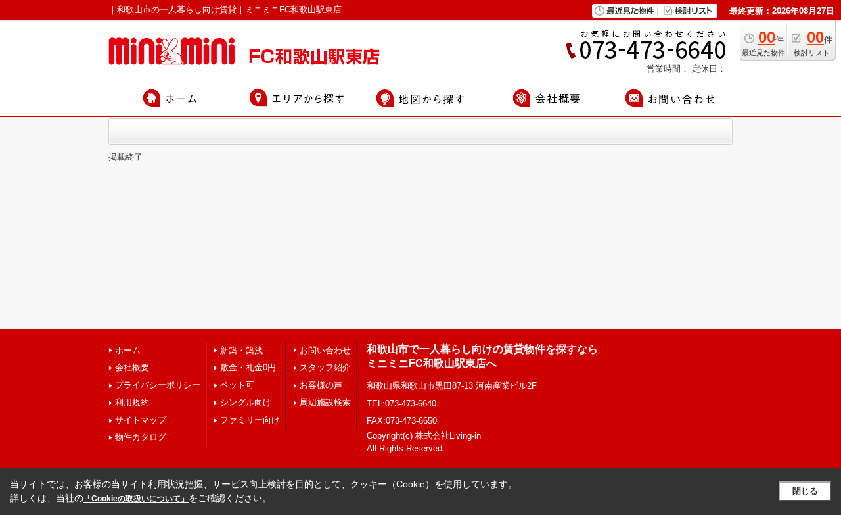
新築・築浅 (241, 350)
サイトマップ (140, 420)
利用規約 (132, 402)
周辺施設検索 (325, 402)
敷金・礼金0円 (248, 367)
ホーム (128, 350)
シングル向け (245, 402)
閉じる (805, 491)
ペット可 (237, 385)
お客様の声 (321, 385)
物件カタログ (140, 437)
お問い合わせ (325, 350)
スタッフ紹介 (325, 367)
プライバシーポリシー (157, 385)
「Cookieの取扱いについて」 (136, 498)
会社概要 (132, 367)
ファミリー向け (250, 420)
